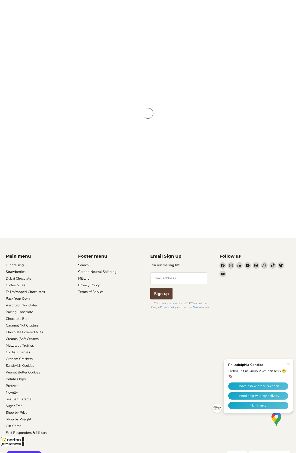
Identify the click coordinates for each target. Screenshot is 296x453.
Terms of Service (91, 292)
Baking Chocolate (19, 312)
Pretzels (12, 385)
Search (83, 265)
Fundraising (15, 265)
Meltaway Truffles (20, 345)
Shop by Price (16, 412)
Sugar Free (14, 406)
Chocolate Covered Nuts (24, 332)
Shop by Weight (18, 419)
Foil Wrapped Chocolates (25, 292)
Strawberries (15, 271)
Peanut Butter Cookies (23, 372)
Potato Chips (16, 379)
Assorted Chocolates (22, 305)
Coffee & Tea (15, 285)
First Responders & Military (26, 432)
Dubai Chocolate (18, 278)
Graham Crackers (19, 359)
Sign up (161, 293)
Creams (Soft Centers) (23, 338)
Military (83, 278)
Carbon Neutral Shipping (97, 271)
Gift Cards (13, 426)
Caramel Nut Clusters (22, 325)
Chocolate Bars (17, 318)
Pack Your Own (18, 298)
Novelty (12, 392)
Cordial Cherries (18, 352)
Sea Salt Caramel (19, 399)
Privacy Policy (89, 285)
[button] (12, 441)
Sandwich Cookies (20, 365)
